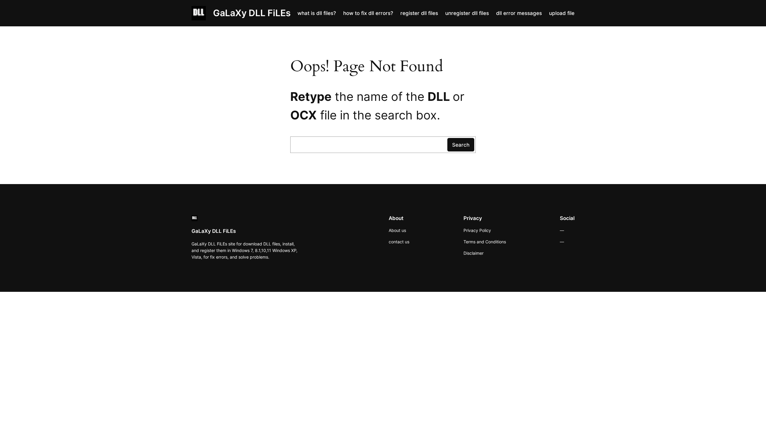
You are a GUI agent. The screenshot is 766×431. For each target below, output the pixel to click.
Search (460, 145)
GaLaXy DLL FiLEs (252, 12)
